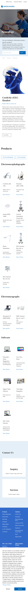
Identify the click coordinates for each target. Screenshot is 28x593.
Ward (16, 534)
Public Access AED (19, 525)
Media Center (9, 1)
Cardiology (4, 526)
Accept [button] (20, 589)
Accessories (4, 531)
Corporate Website (18, 1)
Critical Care (18, 514)
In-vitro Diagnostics (6, 529)
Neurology (15, 58)
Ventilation (4, 521)
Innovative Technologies (5, 547)
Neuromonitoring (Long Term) (19, 531)
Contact (25, 1)
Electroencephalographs (8, 157)
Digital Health (5, 524)
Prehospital (17, 516)
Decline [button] (8, 589)
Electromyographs (21, 157)
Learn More (6, 135)
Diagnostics (17, 528)
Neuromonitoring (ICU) (19, 520)
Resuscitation (5, 516)
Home (3, 58)
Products (9, 58)
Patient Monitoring (6, 514)
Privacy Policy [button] (7, 585)
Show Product (6, 194)
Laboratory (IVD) (19, 523)
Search (21, 52)
